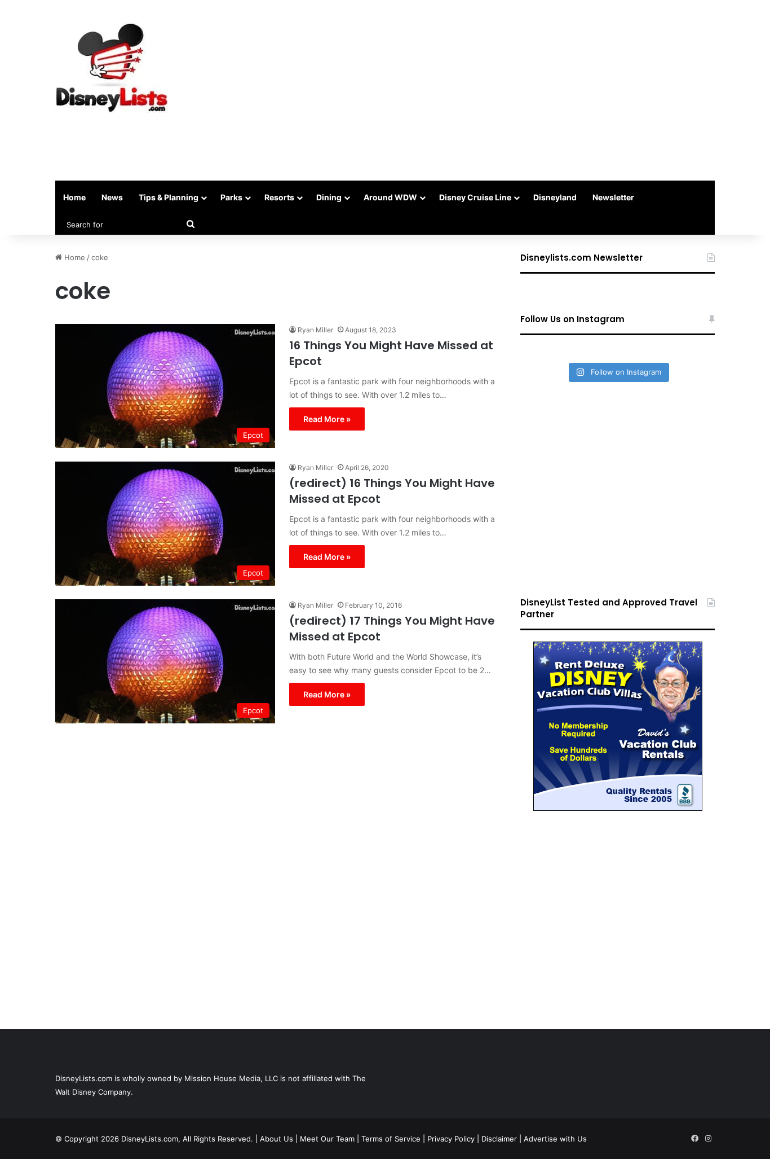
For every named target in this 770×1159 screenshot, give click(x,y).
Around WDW (390, 197)
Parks (231, 197)
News (112, 197)
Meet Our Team (327, 1138)
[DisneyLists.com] (111, 68)
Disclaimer (499, 1138)
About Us (276, 1138)
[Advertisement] (498, 90)
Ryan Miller (315, 330)
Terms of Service (391, 1138)
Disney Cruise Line (475, 197)
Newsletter (613, 197)
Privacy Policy (451, 1138)
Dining (329, 197)
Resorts (279, 197)
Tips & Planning (168, 197)
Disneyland (555, 197)
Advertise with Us (555, 1138)
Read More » (327, 419)
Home (74, 197)
